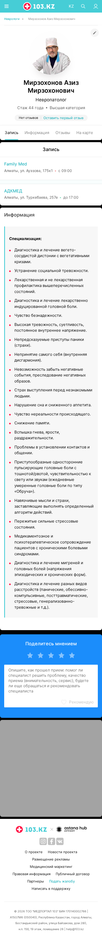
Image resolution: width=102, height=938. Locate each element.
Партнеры (35, 881)
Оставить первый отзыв (63, 118)
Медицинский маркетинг (51, 866)
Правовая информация (31, 874)
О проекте (34, 852)
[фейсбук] (51, 841)
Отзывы (62, 132)
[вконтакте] (60, 841)
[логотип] (39, 6)
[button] (77, 702)
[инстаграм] (43, 841)
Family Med (15, 163)
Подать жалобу (62, 881)
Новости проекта (62, 852)
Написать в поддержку (51, 888)
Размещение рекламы (51, 859)
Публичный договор (73, 874)
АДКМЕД (13, 190)
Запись (11, 132)
